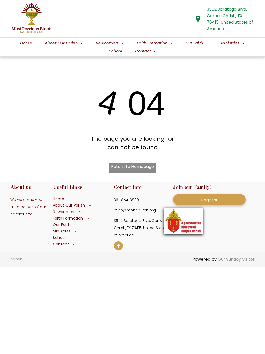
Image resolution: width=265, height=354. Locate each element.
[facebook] (118, 246)
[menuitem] (26, 43)
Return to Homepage (132, 166)
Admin (16, 259)
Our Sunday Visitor (236, 259)
